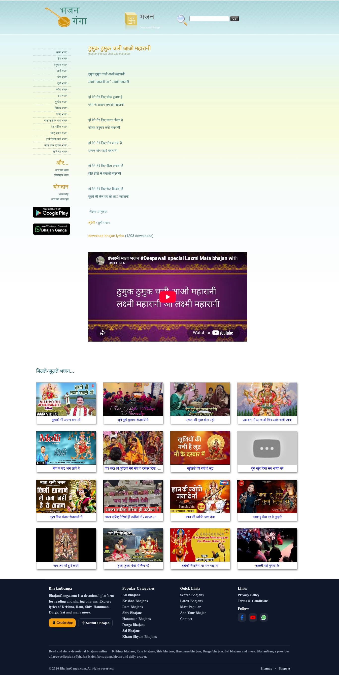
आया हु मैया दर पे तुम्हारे (267, 517)
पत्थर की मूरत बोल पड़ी (200, 420)
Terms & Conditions (253, 601)
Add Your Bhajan (193, 613)
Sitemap (266, 668)
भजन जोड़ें (63, 194)
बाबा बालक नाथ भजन (55, 120)
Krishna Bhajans (135, 601)
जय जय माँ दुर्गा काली (66, 566)
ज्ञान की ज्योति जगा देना (200, 517)
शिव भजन (62, 58)
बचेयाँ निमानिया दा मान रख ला (200, 566)
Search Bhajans (191, 595)
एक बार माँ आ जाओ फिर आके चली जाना (267, 420)
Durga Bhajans (133, 625)
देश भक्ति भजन (59, 127)
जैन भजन (62, 77)
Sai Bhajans (131, 631)
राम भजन (62, 95)
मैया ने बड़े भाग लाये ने (66, 468)
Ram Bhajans (132, 607)
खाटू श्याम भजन (58, 133)
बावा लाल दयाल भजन (55, 145)
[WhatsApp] (264, 617)
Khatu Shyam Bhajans (139, 637)
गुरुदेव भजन (61, 102)
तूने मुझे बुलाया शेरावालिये (133, 420)
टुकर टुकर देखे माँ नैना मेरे (133, 566)
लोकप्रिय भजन (61, 175)
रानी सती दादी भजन (56, 139)
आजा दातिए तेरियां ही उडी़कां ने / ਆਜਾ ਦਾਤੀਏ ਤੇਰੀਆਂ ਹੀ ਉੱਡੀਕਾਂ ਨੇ (147, 517)
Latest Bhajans (191, 601)
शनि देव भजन (60, 151)
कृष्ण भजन (61, 52)
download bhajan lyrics (106, 236)
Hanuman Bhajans (136, 619)
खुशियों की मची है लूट (200, 468)
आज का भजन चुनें (59, 199)
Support (284, 668)
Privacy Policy (248, 595)
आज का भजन (61, 170)
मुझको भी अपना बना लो (66, 420)
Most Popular (190, 607)
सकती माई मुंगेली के (267, 566)
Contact (186, 619)
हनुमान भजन (60, 64)
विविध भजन (61, 108)
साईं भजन (62, 71)
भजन (150, 20)
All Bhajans (131, 595)
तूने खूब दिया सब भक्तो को (267, 468)
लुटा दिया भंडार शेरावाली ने (66, 517)
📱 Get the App (62, 622)
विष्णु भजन (61, 114)
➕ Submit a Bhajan (95, 623)
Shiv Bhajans (132, 613)
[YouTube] (253, 617)
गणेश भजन (61, 89)
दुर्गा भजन (62, 83)
